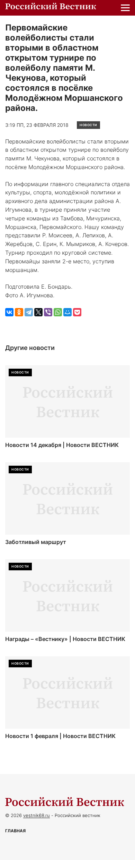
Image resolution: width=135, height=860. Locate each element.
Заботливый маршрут (35, 542)
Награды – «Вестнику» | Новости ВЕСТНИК (65, 639)
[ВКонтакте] (9, 312)
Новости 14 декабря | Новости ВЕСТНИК (62, 445)
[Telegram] (29, 312)
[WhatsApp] (58, 312)
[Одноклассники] (19, 312)
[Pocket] (77, 312)
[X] (38, 312)
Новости (88, 125)
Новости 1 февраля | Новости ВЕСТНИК (60, 736)
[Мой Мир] (67, 312)
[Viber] (48, 312)
